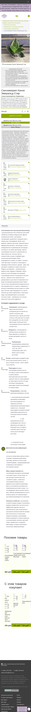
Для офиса (4, 699)
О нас (18, 695)
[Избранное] (17, 16)
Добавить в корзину (15, 115)
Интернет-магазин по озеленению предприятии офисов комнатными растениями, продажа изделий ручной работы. (15, 20)
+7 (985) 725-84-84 (18, 670)
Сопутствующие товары (7, 706)
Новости (19, 697)
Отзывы (19, 702)
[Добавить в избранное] (28, 35)
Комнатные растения (10, 24)
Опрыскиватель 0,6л (24, 602)
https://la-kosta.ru (19, 683)
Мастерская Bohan (6, 709)
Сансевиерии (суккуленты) (11, 28)
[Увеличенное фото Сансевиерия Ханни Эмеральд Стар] (15, 48)
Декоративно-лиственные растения (13, 26)
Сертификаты (20, 704)
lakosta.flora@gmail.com (7, 672)
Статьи (19, 699)
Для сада (3, 702)
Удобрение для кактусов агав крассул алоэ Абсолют (7, 616)
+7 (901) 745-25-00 (6, 670)
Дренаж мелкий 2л (15, 605)
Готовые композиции (6, 697)
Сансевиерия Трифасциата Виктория (15, 555)
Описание (5, 226)
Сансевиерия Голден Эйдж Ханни (7, 558)
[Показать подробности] (16, 166)
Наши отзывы (15, 690)
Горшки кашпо (5, 704)
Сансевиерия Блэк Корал (24, 555)
